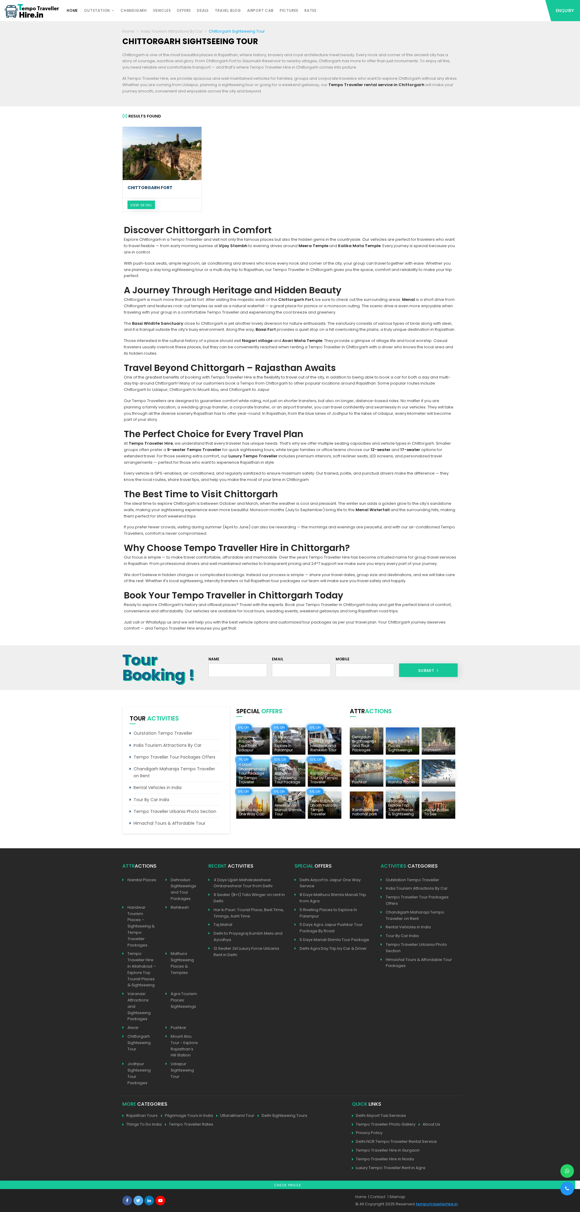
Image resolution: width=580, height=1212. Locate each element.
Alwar (133, 1027)
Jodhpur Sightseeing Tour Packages (139, 1073)
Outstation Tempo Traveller (163, 733)
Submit (427, 670)
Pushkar (178, 1027)
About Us (431, 1124)
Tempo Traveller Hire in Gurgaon (388, 1150)
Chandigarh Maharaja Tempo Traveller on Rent (174, 772)
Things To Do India (144, 1124)
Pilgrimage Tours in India (189, 1115)
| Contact (376, 1196)
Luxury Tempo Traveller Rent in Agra (390, 1168)
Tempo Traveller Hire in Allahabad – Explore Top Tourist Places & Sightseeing (141, 969)
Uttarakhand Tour (237, 1115)
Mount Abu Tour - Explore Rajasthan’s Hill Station (184, 1045)
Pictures (289, 10)
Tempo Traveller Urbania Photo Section (175, 811)
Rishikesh (180, 907)
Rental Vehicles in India (158, 788)
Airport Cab (260, 10)
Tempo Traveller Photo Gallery (385, 1124)
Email (277, 659)
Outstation (97, 10)
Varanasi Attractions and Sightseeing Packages (139, 1006)
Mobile (343, 659)
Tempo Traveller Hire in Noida (385, 1159)
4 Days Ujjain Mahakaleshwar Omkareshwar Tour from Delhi (243, 883)
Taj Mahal (223, 924)
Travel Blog (228, 10)
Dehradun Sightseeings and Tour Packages (183, 889)
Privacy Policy (369, 1133)
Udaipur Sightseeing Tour (182, 1070)
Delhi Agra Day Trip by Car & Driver (333, 948)
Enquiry (565, 11)
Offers (184, 10)
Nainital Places (141, 880)
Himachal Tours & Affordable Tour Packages (419, 963)
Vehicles (162, 10)
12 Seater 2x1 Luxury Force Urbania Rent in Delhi (246, 952)
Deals (203, 10)
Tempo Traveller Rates (191, 1124)
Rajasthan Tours (142, 1115)
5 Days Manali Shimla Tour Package (334, 940)
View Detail (141, 205)
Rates (310, 10)
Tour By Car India (151, 800)
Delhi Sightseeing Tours (284, 1115)
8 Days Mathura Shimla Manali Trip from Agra (333, 898)
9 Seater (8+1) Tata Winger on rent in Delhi (249, 898)
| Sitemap (396, 1196)
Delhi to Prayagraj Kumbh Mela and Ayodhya (248, 936)
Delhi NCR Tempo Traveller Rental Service (396, 1141)
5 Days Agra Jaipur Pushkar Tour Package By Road (331, 928)
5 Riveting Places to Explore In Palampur (328, 913)
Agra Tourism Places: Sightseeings (184, 1000)
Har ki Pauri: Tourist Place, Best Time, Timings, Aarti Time (249, 913)
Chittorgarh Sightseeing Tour (139, 1042)
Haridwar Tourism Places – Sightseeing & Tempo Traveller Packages (141, 926)
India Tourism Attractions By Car (172, 31)
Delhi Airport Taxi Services (381, 1115)
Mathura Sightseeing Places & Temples (182, 963)
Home (72, 10)
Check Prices (287, 1185)
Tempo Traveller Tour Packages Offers (174, 757)
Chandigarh (134, 10)
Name (214, 659)
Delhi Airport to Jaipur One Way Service (330, 883)
